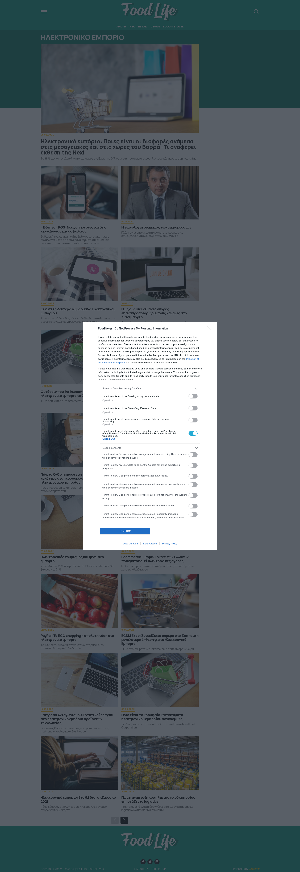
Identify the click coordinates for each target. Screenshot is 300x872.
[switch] (193, 396)
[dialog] (150, 436)
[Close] (210, 328)
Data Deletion (130, 543)
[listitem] (150, 388)
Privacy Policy (169, 543)
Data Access (150, 543)
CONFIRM (125, 531)
